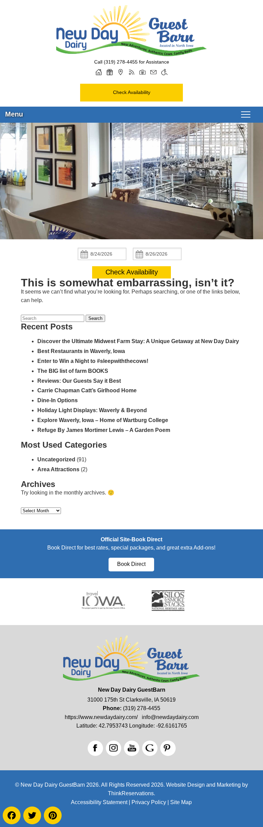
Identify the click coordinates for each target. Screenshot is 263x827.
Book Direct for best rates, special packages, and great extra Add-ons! (131, 548)
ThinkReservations (131, 793)
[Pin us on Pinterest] (168, 748)
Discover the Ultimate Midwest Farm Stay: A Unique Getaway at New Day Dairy (138, 341)
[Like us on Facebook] (95, 748)
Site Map (181, 802)
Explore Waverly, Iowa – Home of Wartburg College (102, 420)
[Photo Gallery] (142, 72)
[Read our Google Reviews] (150, 748)
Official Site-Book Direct (131, 539)
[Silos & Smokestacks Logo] (168, 610)
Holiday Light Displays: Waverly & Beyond (92, 410)
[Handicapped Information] (164, 72)
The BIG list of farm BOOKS (72, 371)
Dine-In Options (57, 400)
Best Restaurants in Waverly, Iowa (81, 351)
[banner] (131, 553)
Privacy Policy (149, 802)
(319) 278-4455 (121, 62)
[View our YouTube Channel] (131, 748)
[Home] (99, 72)
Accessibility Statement (99, 802)
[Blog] (131, 72)
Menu (14, 114)
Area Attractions (58, 469)
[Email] (153, 72)
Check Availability (131, 92)
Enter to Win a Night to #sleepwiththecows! (92, 361)
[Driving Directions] (120, 72)
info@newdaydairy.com (170, 717)
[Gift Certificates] (110, 72)
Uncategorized (56, 459)
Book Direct (131, 564)
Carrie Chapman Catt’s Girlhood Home (87, 390)
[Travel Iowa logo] (103, 610)
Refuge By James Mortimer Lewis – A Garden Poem (103, 430)
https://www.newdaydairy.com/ (101, 717)
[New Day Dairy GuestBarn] (131, 54)
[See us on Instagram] (113, 748)
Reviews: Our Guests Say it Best (79, 381)
